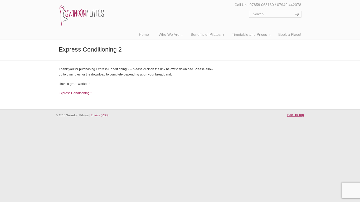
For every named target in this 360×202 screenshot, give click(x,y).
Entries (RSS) (100, 115)
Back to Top (295, 115)
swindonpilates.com (82, 16)
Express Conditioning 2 (75, 93)
